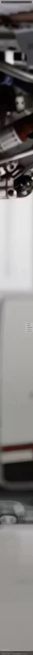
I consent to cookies (6, 653)
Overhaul (29, 329)
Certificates (29, 331)
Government (29, 327)
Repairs (28, 325)
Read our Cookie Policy (24, 653)
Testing (28, 323)
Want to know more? (16, 653)
